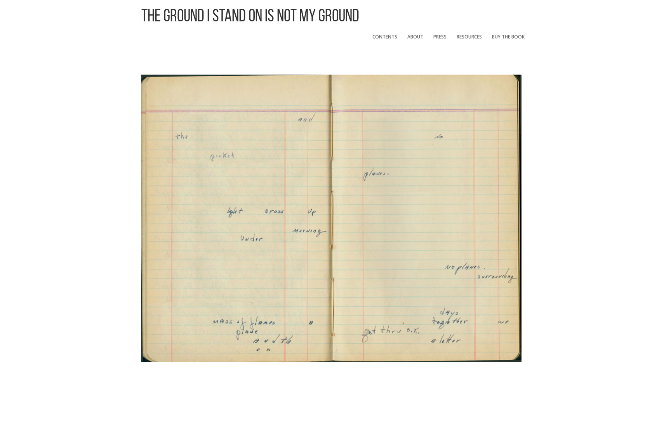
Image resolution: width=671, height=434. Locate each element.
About (415, 36)
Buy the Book (508, 36)
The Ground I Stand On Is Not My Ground (250, 15)
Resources (469, 36)
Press (440, 36)
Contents (384, 36)
